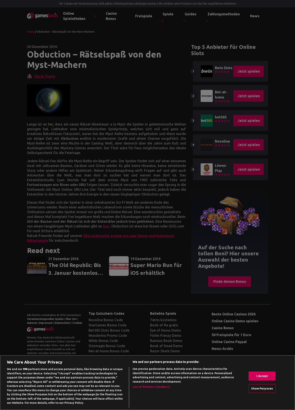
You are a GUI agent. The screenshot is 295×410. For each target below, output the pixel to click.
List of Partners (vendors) (151, 386)
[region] (147, 382)
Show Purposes (262, 388)
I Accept (262, 375)
